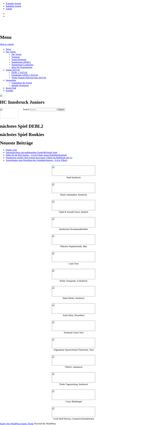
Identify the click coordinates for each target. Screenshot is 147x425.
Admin (9, 8)
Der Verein (11, 52)
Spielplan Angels (13, 6)
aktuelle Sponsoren (20, 85)
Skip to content (7, 44)
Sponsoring (11, 80)
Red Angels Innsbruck (21, 23)
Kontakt (9, 90)
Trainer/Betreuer (18, 59)
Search (26, 109)
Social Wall (11, 88)
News (8, 49)
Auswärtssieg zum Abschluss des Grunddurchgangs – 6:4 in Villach (36, 160)
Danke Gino (11, 150)
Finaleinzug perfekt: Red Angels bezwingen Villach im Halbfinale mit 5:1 (39, 157)
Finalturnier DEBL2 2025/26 (24, 75)
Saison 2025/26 (13, 70)
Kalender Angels (13, 3)
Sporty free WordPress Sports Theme (17, 423)
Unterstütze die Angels (21, 83)
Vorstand (15, 57)
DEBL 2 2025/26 (19, 72)
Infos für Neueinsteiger (21, 67)
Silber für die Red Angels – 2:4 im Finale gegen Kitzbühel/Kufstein (36, 155)
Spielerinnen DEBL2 (21, 62)
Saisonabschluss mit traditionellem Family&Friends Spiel (31, 152)
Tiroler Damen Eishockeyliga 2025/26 (28, 77)
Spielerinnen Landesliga (22, 64)
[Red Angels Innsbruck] (73, 95)
